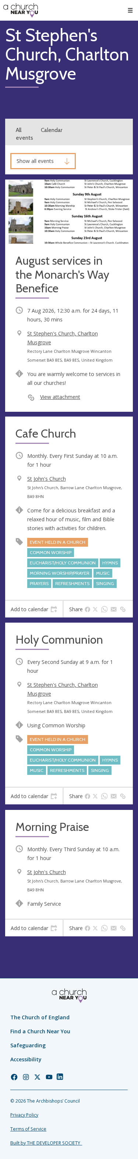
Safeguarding (28, 1045)
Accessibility (26, 1059)
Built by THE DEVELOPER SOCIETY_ (46, 1143)
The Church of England (40, 1017)
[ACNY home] (20, 10)
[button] (130, 10)
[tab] (34, 609)
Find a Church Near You (40, 1031)
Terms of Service (28, 1129)
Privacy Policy (24, 1115)
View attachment (60, 396)
